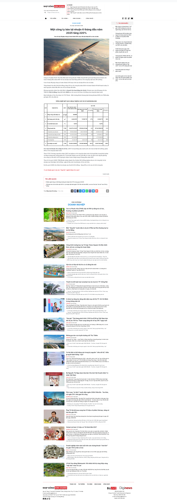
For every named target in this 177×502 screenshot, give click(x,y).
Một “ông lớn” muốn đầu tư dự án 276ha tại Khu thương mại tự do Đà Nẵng (87, 229)
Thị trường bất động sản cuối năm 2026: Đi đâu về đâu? (79, 473)
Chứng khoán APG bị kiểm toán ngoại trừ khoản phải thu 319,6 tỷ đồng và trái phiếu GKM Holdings (123, 36)
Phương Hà (69, 396)
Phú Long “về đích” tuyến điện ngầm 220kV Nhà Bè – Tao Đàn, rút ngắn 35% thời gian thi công (86, 344)
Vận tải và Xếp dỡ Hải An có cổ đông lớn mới (81, 264)
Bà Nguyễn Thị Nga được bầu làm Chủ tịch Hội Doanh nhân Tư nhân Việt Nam (87, 374)
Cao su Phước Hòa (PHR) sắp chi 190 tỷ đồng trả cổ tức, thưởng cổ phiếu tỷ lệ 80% (85, 210)
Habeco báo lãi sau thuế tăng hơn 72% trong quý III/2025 (80, 455)
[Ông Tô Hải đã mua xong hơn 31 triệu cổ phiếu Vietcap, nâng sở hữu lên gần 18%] (54, 416)
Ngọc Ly (68, 450)
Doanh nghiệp (76, 23)
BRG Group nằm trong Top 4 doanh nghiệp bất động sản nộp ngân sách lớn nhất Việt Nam (87, 260)
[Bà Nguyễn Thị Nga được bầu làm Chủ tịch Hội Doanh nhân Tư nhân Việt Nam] (54, 379)
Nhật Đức (68, 213)
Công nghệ (89, 18)
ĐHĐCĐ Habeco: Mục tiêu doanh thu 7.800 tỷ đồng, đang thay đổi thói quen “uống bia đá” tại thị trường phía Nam (87, 458)
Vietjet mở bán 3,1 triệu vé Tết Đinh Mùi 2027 (81, 427)
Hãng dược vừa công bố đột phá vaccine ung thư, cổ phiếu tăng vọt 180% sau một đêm (123, 43)
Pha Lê (67, 232)
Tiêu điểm (53, 18)
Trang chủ (73, 484)
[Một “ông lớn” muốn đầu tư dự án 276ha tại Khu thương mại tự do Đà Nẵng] (54, 234)
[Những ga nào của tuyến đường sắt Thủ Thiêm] (54, 342)
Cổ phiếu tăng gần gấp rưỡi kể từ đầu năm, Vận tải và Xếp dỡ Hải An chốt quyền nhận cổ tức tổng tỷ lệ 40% (87, 275)
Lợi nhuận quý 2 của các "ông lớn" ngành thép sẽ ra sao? (62, 170)
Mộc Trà (68, 467)
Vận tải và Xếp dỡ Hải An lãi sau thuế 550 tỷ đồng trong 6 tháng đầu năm (83, 272)
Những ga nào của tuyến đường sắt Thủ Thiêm (77, 330)
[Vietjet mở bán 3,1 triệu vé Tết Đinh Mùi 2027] (54, 433)
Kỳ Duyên (68, 249)
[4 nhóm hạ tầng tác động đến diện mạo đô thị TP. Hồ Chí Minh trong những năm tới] (54, 305)
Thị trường (81, 484)
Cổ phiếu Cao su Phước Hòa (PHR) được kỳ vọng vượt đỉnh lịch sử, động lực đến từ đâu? (86, 223)
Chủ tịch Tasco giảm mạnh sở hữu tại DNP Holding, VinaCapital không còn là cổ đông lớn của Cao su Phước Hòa (87, 221)
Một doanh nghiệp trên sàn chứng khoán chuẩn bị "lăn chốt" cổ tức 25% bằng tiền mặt (123, 64)
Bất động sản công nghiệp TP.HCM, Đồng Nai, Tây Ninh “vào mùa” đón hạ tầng (85, 403)
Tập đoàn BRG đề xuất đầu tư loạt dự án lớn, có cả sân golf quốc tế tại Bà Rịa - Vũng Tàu (87, 256)
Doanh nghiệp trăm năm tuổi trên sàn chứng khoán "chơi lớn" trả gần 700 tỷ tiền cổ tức (87, 447)
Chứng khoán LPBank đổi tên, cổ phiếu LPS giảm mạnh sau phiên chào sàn (123, 57)
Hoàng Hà (68, 266)
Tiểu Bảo (68, 303)
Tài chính (64, 18)
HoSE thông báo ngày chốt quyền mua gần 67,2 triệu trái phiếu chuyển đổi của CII (122, 50)
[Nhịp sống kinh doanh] (55, 488)
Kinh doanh (77, 18)
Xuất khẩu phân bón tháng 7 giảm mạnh (122, 70)
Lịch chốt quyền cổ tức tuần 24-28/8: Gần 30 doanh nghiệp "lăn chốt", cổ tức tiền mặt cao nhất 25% (123, 78)
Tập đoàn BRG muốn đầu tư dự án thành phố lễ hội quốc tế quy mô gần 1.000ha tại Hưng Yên (87, 258)
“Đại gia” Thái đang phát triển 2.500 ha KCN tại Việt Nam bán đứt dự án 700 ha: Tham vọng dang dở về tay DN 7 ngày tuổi (87, 292)
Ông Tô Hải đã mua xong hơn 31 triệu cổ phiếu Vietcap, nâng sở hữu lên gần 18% (85, 387)
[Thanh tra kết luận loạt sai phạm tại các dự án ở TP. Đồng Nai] (54, 288)
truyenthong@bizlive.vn (51, 493)
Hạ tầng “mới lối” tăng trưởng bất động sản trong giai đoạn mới (81, 405)
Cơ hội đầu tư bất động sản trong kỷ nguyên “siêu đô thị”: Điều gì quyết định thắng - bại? (86, 310)
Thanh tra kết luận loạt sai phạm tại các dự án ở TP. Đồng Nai (80, 236)
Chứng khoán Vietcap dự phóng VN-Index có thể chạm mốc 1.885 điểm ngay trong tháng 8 (87, 420)
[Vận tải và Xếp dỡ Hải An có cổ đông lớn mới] (54, 271)
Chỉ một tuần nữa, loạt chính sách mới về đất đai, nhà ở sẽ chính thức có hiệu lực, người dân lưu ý (87, 476)
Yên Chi (68, 377)
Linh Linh (68, 322)
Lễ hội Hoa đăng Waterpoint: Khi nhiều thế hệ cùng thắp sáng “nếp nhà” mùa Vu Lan (85, 365)
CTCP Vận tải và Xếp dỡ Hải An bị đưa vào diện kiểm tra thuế (80, 277)
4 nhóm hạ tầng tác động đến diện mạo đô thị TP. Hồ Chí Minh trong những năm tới (85, 294)
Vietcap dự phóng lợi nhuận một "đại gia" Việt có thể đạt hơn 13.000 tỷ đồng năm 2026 (86, 422)
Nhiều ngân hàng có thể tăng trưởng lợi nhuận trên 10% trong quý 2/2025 (65, 182)
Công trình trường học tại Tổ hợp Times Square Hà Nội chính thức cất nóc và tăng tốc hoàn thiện (87, 239)
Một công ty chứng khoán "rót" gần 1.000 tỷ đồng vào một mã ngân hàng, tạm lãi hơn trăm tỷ (123, 28)
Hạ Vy (67, 284)
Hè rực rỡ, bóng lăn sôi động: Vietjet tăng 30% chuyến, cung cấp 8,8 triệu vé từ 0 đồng (86, 437)
